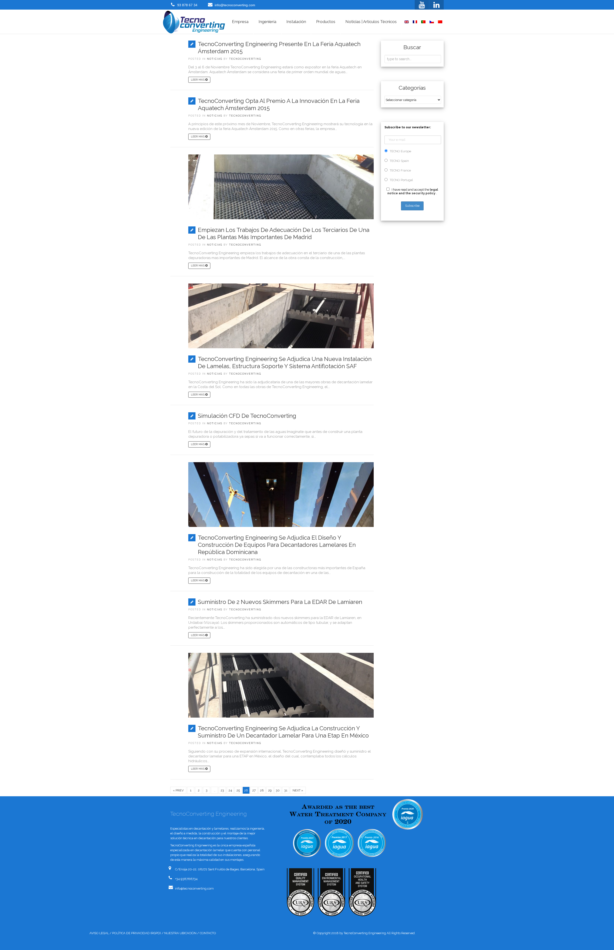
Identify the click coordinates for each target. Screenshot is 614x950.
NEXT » (298, 790)
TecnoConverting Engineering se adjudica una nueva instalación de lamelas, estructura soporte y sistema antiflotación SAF (285, 362)
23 (222, 790)
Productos (325, 21)
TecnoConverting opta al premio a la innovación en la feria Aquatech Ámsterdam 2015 (279, 104)
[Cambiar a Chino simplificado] (440, 21)
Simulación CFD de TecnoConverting (247, 415)
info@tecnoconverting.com (235, 5)
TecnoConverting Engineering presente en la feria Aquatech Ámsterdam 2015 (279, 48)
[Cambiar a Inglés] (406, 21)
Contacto (208, 933)
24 (230, 790)
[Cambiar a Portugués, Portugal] (423, 21)
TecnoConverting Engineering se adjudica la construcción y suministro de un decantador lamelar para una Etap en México (283, 732)
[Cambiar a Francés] (415, 21)
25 (238, 790)
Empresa (240, 21)
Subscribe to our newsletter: (407, 127)
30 (278, 790)
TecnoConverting (245, 58)
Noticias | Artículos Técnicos (371, 21)
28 (262, 790)
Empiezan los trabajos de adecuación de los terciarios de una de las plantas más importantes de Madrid (283, 233)
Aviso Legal (99, 933)
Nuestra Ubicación (180, 933)
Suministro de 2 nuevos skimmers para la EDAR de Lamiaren (280, 601)
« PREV (178, 790)
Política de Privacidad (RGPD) (136, 933)
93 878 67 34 (187, 5)
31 (285, 790)
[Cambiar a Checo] (432, 21)
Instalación (296, 21)
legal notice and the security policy (412, 191)
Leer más (198, 79)
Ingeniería (267, 21)
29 (270, 790)
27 (254, 790)
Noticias (214, 58)
